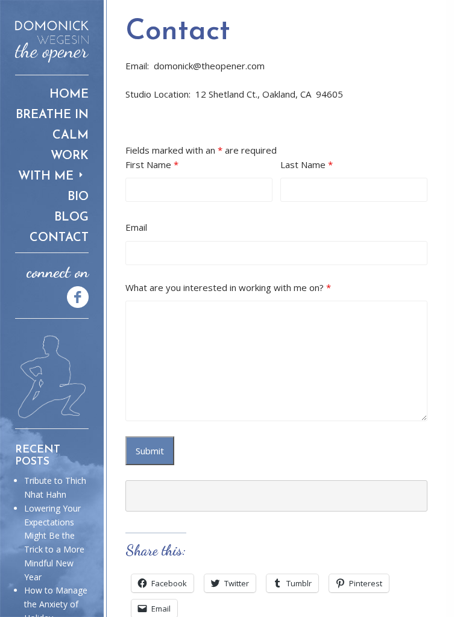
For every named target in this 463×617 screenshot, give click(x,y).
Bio (78, 197)
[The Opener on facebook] (72, 296)
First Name (151, 164)
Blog (71, 217)
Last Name (306, 164)
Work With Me (53, 166)
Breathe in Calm (52, 125)
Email (136, 227)
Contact (59, 238)
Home (69, 95)
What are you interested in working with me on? (228, 287)
